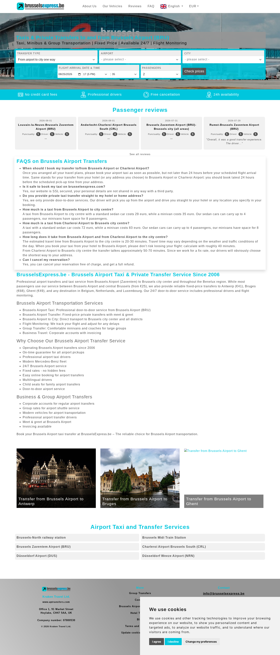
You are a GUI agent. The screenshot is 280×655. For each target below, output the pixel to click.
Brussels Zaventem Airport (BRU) (44, 546)
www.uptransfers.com (56, 602)
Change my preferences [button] (201, 641)
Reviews (135, 6)
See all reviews (140, 154)
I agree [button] (156, 641)
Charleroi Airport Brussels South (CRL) (174, 546)
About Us (89, 6)
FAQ (151, 6)
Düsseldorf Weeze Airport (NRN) (168, 555)
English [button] (174, 6)
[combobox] (140, 59)
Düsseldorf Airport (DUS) (37, 555)
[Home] (40, 6)
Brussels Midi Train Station (164, 537)
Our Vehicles (112, 6)
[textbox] (137, 59)
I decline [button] (173, 641)
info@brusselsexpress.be (224, 593)
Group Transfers (140, 593)
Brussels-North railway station (41, 537)
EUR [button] (192, 6)
